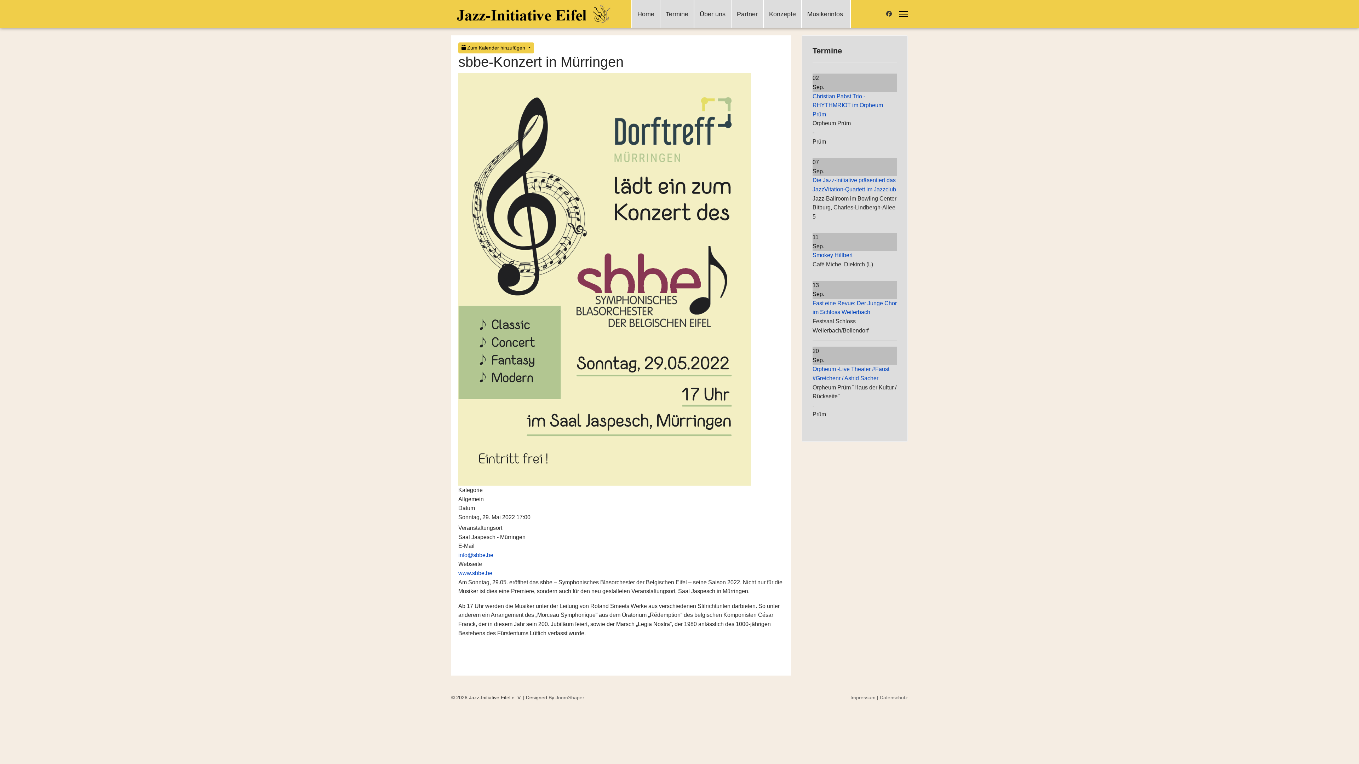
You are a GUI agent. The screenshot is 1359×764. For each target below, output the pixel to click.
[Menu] (903, 14)
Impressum (863, 697)
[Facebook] (889, 14)
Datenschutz (894, 697)
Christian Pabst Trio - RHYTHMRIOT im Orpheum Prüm (848, 105)
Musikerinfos (825, 14)
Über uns (713, 14)
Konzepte (782, 14)
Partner (747, 14)
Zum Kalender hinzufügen (496, 48)
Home (645, 14)
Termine (677, 14)
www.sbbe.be (475, 573)
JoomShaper (570, 697)
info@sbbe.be (475, 555)
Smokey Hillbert (833, 255)
